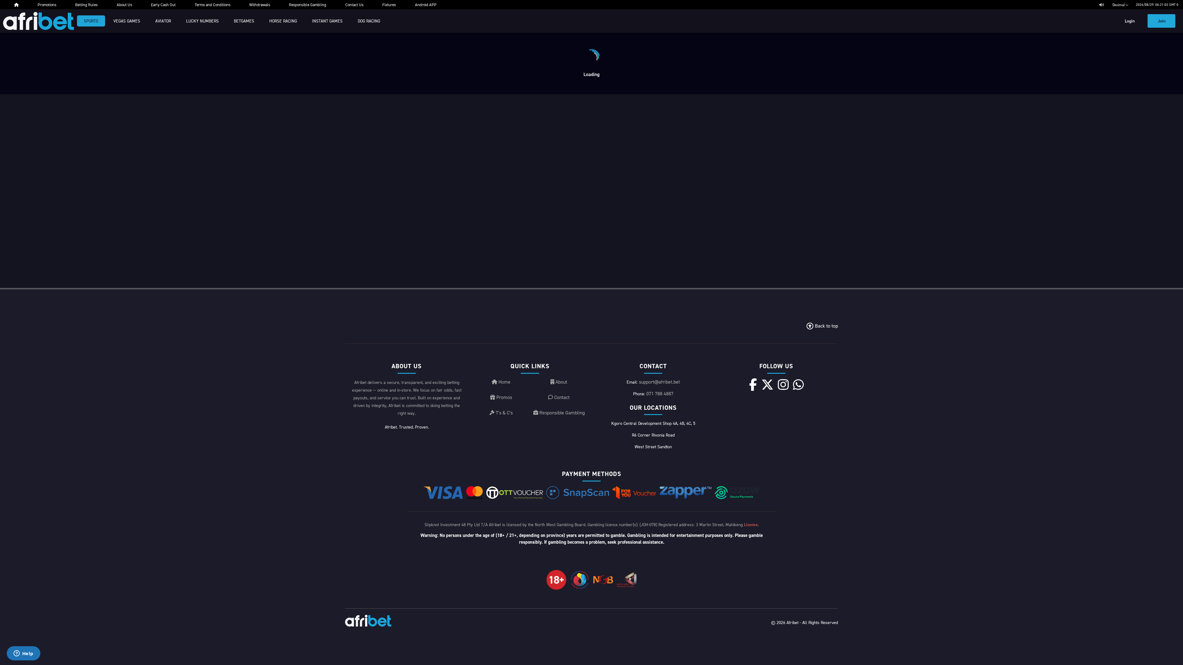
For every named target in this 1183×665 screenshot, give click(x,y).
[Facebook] (753, 384)
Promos (503, 397)
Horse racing (283, 20)
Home (503, 382)
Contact (561, 397)
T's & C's (503, 412)
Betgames (244, 20)
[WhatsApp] (798, 384)
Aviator (163, 20)
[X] (767, 384)
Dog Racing (369, 20)
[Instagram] (783, 384)
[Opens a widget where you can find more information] (23, 654)
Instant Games (327, 20)
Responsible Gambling (561, 412)
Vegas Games (126, 20)
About (560, 382)
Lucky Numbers (202, 20)
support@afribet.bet (659, 382)
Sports (91, 20)
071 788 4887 (659, 393)
